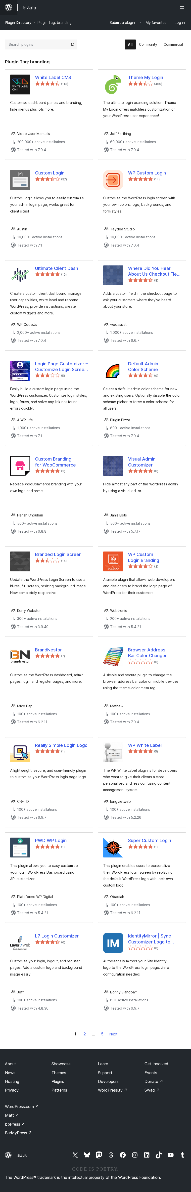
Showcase (61, 1063)
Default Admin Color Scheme (143, 366)
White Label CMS (53, 77)
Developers (108, 1081)
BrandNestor (48, 649)
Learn (103, 1063)
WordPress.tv (113, 1090)
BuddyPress (18, 1132)
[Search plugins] (72, 44)
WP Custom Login (147, 172)
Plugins (57, 1081)
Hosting (12, 1081)
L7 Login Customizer (57, 935)
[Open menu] (183, 7)
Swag (152, 1090)
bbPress (15, 1124)
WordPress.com (22, 1106)
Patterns (59, 1090)
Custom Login (49, 172)
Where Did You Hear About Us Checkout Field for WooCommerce (154, 271)
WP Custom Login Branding (143, 557)
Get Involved (156, 1063)
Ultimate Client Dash (56, 268)
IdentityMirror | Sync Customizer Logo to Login (149, 939)
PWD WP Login (51, 840)
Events (150, 1072)
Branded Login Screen (58, 554)
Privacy (12, 1090)
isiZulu (22, 1155)
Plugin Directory (18, 22)
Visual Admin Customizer (141, 461)
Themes (58, 1072)
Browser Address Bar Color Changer (147, 652)
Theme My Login (145, 77)
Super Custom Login (149, 840)
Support (105, 1072)
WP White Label (145, 745)
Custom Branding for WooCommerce (55, 461)
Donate (153, 1081)
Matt (12, 1115)
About (10, 1063)
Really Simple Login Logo (61, 745)
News (10, 1072)
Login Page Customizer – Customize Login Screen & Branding (61, 367)
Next (113, 1034)
